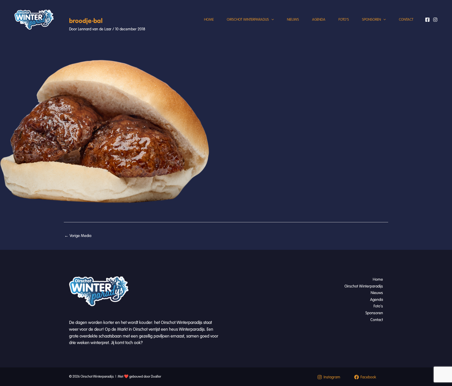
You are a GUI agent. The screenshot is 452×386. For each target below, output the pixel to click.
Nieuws (293, 19)
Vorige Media (77, 235)
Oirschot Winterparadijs (248, 19)
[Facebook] (427, 19)
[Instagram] (435, 19)
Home (209, 19)
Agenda (318, 19)
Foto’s (343, 19)
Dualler (156, 376)
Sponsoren (371, 19)
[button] (271, 20)
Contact (406, 19)
